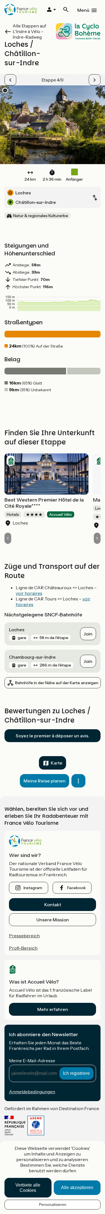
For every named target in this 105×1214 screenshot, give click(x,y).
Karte (56, 763)
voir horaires (29, 593)
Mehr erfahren (52, 1009)
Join (88, 634)
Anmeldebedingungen (32, 1091)
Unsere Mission (52, 919)
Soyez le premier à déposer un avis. (52, 735)
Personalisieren (52, 1204)
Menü (83, 10)
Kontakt (52, 904)
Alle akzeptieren (77, 1187)
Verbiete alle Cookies (27, 1188)
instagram (33, 887)
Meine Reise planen (45, 781)
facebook (76, 887)
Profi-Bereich (23, 948)
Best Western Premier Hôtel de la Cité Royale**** (44, 503)
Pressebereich (24, 935)
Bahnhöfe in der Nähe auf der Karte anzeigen (56, 682)
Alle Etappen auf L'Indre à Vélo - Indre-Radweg (29, 31)
